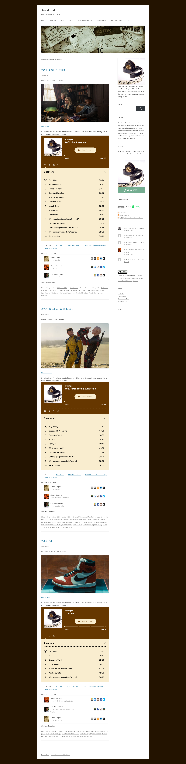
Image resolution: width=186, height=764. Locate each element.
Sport (58, 736)
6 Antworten (45, 314)
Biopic (59, 734)
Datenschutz (101, 20)
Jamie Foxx (102, 290)
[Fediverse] (94, 267)
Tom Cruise (92, 293)
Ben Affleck (53, 734)
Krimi (48, 525)
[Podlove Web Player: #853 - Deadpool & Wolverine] (75, 426)
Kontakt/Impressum (85, 20)
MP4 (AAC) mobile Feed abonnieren (131, 218)
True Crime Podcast (56, 527)
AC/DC (47, 520)
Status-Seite (121, 309)
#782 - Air (46, 540)
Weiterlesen (46, 126)
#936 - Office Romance (137, 228)
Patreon (139, 151)
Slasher (105, 525)
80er (42, 290)
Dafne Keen (45, 522)
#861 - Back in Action (53, 69)
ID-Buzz (93, 290)
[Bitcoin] (97, 258)
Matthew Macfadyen (57, 525)
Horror (81, 522)
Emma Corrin (61, 522)
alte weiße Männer (69, 520)
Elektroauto (78, 290)
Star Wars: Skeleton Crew (68, 293)
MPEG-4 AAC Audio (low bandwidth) (96, 245)
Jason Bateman (96, 734)
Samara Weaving (88, 525)
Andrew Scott (54, 290)
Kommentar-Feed (123, 299)
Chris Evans (95, 520)
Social (71, 20)
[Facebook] (100, 267)
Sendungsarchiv (116, 20)
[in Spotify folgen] (133, 207)
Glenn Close (86, 290)
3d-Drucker (104, 288)
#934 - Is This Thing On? (136, 235)
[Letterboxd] (91, 267)
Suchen (120, 104)
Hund (95, 522)
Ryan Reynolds (77, 525)
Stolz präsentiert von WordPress (60, 755)
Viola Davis (72, 736)
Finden (140, 108)
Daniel (126, 228)
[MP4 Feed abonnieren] (118, 215)
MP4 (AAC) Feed (125, 215)
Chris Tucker (75, 734)
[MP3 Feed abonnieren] (118, 213)
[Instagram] (97, 267)
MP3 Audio (60, 245)
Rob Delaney (68, 525)
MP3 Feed (123, 213)
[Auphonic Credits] (94, 258)
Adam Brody (58, 520)
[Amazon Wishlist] (103, 258)
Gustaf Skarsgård (85, 734)
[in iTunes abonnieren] (121, 207)
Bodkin (77, 520)
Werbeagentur (81, 736)
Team (62, 20)
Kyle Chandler (45, 293)
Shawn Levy (98, 525)
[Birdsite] (103, 267)
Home (43, 20)
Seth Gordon (55, 293)
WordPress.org (122, 301)
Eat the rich (53, 522)
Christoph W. (74, 288)
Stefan (126, 250)
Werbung (89, 736)
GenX (68, 522)
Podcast (53, 20)
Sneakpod (48, 10)
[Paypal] (100, 258)
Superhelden (45, 527)
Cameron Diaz (63, 290)
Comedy (71, 290)
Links (128, 20)
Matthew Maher (50, 736)
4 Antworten (45, 546)
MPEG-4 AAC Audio (74, 245)
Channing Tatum (85, 520)
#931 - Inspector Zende (136, 242)
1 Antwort (44, 75)
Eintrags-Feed (122, 296)
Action (47, 290)
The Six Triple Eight (82, 293)
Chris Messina (66, 734)
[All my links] (91, 258)
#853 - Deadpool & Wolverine (57, 309)
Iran (97, 290)
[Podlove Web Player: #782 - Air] (75, 644)
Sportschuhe (64, 736)
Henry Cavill (74, 522)
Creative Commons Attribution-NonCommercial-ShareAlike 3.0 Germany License (130, 278)
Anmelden (121, 294)
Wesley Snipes (67, 527)
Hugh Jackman (88, 522)
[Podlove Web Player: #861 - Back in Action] (75, 188)
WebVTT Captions (51, 248)
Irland (100, 522)
